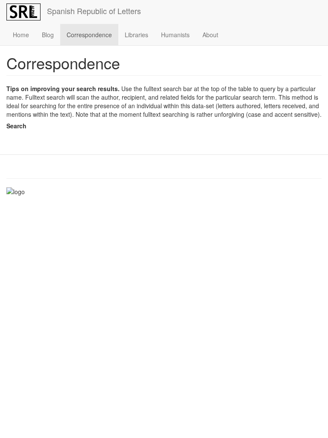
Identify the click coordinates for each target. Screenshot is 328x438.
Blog (48, 34)
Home (21, 34)
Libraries (136, 34)
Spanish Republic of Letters (94, 10)
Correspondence (89, 34)
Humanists (175, 34)
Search (16, 125)
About (210, 34)
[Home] (26, 12)
